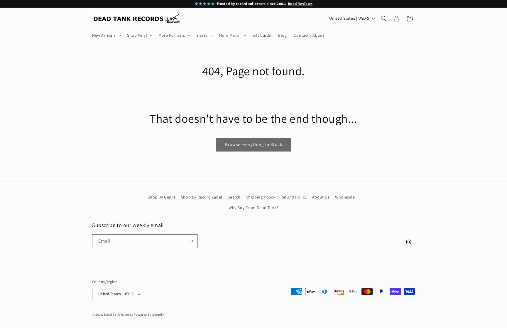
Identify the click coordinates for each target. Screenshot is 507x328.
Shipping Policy (260, 197)
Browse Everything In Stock (253, 144)
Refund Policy (293, 197)
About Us (321, 197)
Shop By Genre (161, 197)
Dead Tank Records (118, 314)
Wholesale (345, 197)
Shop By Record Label (201, 197)
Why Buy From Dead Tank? (253, 207)
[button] (106, 35)
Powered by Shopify (149, 314)
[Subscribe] (191, 241)
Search (234, 197)
